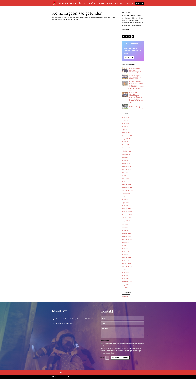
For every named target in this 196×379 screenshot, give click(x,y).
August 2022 (126, 154)
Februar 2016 (126, 257)
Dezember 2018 (127, 212)
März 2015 (125, 260)
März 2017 (125, 251)
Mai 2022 (125, 160)
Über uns (82, 3)
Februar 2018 (126, 233)
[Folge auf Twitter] (126, 36)
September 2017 (127, 239)
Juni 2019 (125, 196)
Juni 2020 (125, 175)
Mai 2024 (125, 126)
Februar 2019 (126, 209)
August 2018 (126, 221)
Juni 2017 (125, 245)
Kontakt (139, 3)
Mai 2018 (125, 230)
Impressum (55, 372)
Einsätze (92, 3)
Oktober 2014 (126, 263)
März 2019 (125, 206)
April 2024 (125, 129)
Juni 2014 (125, 269)
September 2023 (127, 136)
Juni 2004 (125, 288)
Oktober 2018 (126, 218)
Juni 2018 (125, 227)
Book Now (129, 57)
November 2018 (127, 215)
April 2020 (125, 178)
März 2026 (125, 117)
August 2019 (126, 193)
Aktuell (101, 3)
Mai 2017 (125, 248)
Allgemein (125, 296)
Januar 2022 (126, 163)
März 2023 (125, 145)
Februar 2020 (126, 184)
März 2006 (125, 279)
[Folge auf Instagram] (129, 36)
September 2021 (127, 169)
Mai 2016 (125, 254)
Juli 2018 (125, 224)
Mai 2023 (125, 142)
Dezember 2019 (127, 187)
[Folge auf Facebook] (123, 36)
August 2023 (126, 139)
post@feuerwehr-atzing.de (64, 323)
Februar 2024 (126, 133)
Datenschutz (110, 353)
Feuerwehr (118, 3)
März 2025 (125, 123)
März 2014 (125, 272)
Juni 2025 (125, 120)
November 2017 (127, 236)
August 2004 (126, 285)
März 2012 (125, 275)
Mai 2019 (125, 199)
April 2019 (125, 203)
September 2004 (127, 282)
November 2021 (127, 166)
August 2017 (126, 242)
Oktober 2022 (126, 151)
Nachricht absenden (120, 357)
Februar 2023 (126, 148)
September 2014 (127, 266)
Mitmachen (129, 3)
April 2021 (125, 172)
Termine (109, 3)
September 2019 (127, 190)
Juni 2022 (125, 157)
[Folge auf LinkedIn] (133, 36)
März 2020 (125, 181)
